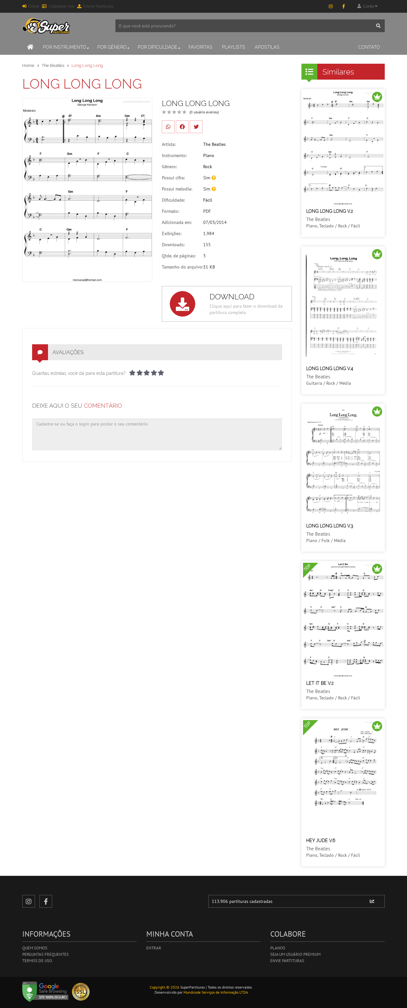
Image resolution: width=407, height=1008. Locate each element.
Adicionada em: (176, 222)
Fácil (207, 200)
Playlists (233, 47)
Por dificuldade (157, 47)
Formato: (170, 211)
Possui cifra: (173, 178)
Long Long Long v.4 (329, 368)
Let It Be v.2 (320, 683)
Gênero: (169, 166)
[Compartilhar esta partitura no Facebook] (182, 126)
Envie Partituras (287, 960)
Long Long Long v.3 (329, 525)
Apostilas (267, 47)
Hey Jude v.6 (320, 840)
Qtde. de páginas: (179, 256)
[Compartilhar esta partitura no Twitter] (196, 126)
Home (28, 65)
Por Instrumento (64, 47)
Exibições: (171, 233)
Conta (368, 6)
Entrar (33, 6)
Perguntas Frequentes (45, 954)
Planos (277, 948)
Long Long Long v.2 (329, 211)
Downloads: (173, 244)
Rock (207, 166)
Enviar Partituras (98, 6)
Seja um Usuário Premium (295, 954)
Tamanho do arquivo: (182, 267)
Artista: (169, 144)
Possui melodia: (177, 189)
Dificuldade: (173, 200)
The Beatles (53, 65)
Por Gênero (112, 47)
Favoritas (200, 47)
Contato (369, 47)
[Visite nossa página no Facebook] (343, 6)
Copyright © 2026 (164, 987)
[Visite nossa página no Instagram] (330, 6)
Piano (208, 155)
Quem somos (34, 948)
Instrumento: (174, 155)
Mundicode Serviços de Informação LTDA (215, 992)
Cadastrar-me (61, 6)
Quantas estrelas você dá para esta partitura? (79, 373)
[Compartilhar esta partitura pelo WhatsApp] (168, 126)
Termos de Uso (37, 960)
